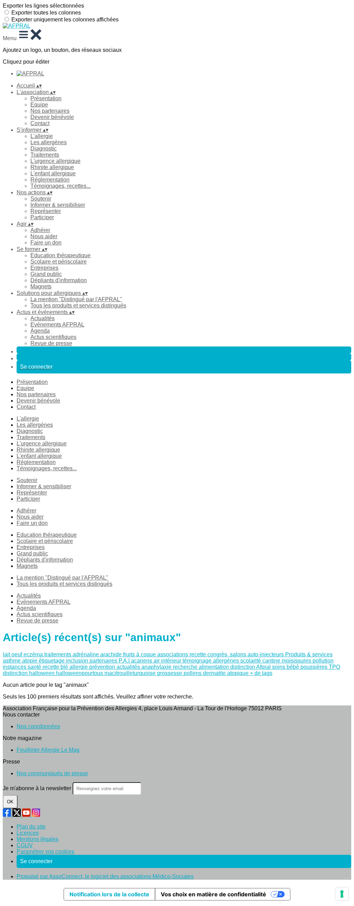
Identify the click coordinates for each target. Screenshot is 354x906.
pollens (193, 673)
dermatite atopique (226, 673)
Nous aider (43, 236)
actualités (129, 667)
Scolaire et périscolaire (58, 262)
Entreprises (44, 268)
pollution (323, 661)
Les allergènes (48, 142)
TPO (334, 667)
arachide (111, 654)
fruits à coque (140, 654)
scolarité (251, 661)
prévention (103, 667)
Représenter (45, 211)
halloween (42, 673)
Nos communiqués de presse (52, 773)
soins (279, 667)
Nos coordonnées (38, 726)
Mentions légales (37, 839)
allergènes (226, 661)
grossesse (170, 673)
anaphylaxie (157, 667)
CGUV (25, 845)
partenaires (104, 661)
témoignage (198, 661)
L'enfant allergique (53, 173)
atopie (30, 661)
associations (173, 654)
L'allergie (41, 136)
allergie (79, 667)
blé (64, 667)
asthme (12, 661)
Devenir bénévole (52, 117)
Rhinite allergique (52, 167)
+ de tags (261, 673)
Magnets (41, 286)
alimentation (214, 667)
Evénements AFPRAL (57, 324)
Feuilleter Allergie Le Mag (48, 750)
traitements (58, 654)
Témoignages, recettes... (60, 186)
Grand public (46, 274)
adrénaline (86, 654)
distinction (16, 673)
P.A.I (125, 661)
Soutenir (40, 199)
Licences (28, 833)
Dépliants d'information (58, 280)
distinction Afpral (251, 667)
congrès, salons (227, 654)
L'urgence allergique (55, 161)
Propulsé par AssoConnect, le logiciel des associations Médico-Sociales (105, 876)
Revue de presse (51, 343)
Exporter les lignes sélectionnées (43, 6)
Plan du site (31, 827)
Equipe (39, 105)
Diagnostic (43, 148)
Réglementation (49, 180)
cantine (272, 661)
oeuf (17, 654)
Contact (39, 123)
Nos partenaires (49, 111)
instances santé (23, 667)
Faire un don (46, 243)
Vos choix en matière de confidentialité (213, 894)
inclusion (78, 661)
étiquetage (52, 661)
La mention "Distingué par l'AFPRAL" (76, 299)
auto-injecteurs (266, 654)
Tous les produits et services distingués (78, 305)
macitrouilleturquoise (130, 673)
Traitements (44, 155)
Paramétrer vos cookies (45, 851)
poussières (314, 667)
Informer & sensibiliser (57, 205)
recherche (186, 667)
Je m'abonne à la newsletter (38, 788)
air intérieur (168, 661)
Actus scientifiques (53, 337)
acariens (142, 661)
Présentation (46, 98)
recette (198, 654)
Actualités (42, 318)
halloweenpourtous (80, 673)
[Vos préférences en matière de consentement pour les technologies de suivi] (341, 893)
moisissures (297, 661)
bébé (293, 667)
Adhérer (40, 230)
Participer (42, 217)
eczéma (34, 654)
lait (7, 654)
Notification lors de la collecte (109, 894)
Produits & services (309, 654)
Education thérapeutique (60, 255)
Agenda (40, 331)
